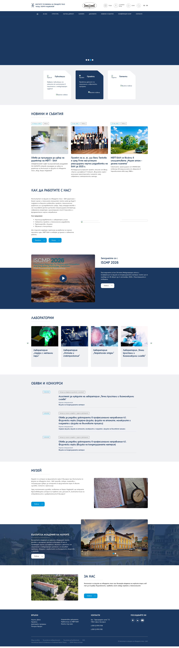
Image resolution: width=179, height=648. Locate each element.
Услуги (54, 240)
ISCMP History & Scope (76, 642)
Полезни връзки (36, 626)
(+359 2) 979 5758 (97, 625)
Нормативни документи (69, 619)
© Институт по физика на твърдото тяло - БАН (133, 641)
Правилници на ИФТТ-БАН (70, 622)
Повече (24, 52)
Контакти (139, 14)
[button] (86, 60)
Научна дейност (68, 14)
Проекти (38, 240)
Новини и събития (107, 14)
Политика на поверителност (51, 640)
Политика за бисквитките (71, 640)
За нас (45, 14)
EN (147, 5)
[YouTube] (142, 620)
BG (144, 5)
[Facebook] (133, 620)
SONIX (133, 5)
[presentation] (27, 343)
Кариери (81, 14)
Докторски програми (38, 624)
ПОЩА (110, 5)
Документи (92, 14)
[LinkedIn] (137, 620)
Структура (55, 14)
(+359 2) (93, 629)
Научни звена (36, 620)
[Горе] (175, 644)
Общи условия (35, 640)
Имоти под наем (67, 624)
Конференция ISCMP (124, 14)
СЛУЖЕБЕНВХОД (121, 5)
